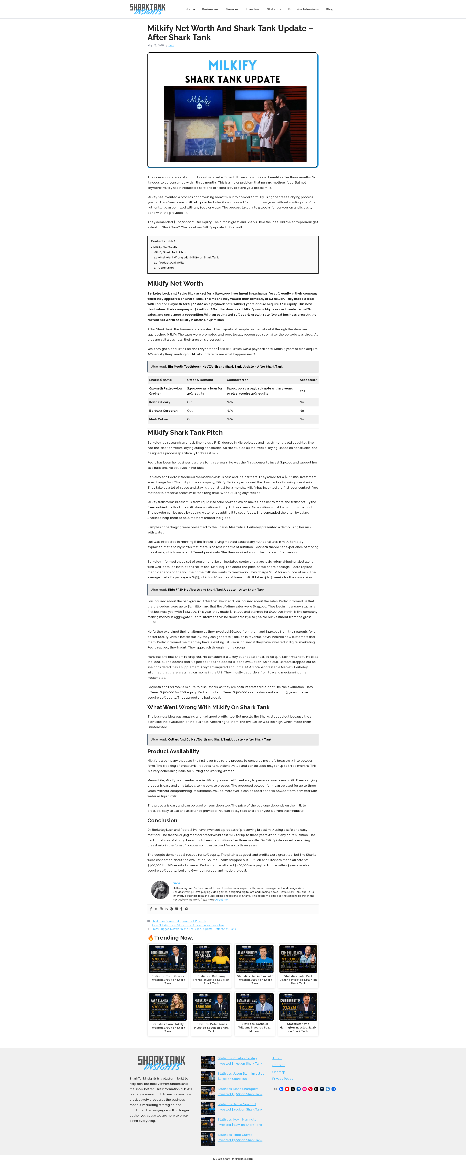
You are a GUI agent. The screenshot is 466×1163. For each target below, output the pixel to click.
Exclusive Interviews (303, 9)
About (277, 1058)
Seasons (232, 9)
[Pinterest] (171, 909)
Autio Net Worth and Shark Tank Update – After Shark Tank (188, 925)
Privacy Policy (282, 1078)
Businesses (210, 9)
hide (170, 241)
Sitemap (278, 1072)
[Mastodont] (186, 909)
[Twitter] (156, 909)
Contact (278, 1065)
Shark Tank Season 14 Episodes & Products (179, 921)
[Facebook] (151, 909)
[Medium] (176, 909)
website (297, 811)
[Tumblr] (181, 909)
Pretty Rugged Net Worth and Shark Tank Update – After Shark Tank (194, 928)
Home (190, 9)
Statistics (274, 9)
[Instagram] (161, 909)
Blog (329, 9)
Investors (253, 9)
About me (221, 899)
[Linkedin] (166, 909)
